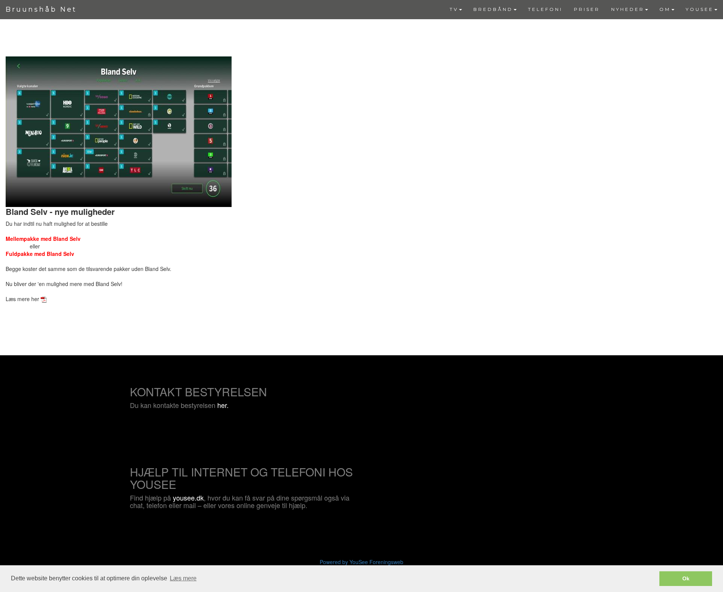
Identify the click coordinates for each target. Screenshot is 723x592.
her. (223, 405)
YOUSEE (700, 9)
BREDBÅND (493, 9)
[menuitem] (456, 9)
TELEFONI (545, 9)
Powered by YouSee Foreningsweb (361, 562)
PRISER (587, 9)
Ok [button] (685, 578)
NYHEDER (627, 9)
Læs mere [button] (183, 578)
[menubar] (583, 9)
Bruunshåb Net (41, 9)
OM (665, 9)
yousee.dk (188, 497)
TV (454, 9)
